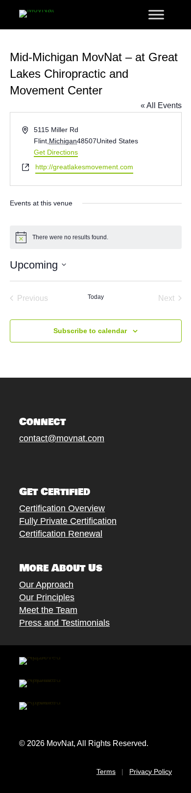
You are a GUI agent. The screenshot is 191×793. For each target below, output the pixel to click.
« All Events (161, 105)
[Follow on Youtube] (73, 461)
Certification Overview (62, 508)
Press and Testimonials (64, 623)
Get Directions (56, 152)
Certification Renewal (60, 534)
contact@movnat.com (61, 438)
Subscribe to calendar (90, 331)
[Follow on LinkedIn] (93, 461)
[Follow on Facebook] (15, 461)
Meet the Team (48, 610)
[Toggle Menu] (156, 15)
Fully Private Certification (68, 521)
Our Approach (46, 584)
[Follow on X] (34, 461)
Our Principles (46, 597)
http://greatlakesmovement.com (84, 167)
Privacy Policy (150, 771)
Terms (106, 771)
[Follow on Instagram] (54, 461)
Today (96, 297)
